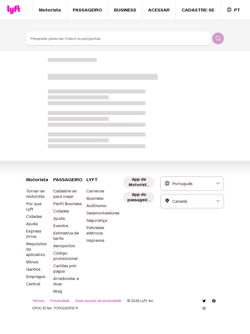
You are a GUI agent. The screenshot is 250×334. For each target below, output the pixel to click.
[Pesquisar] (218, 38)
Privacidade (60, 300)
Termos (38, 300)
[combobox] (233, 10)
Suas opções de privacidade (98, 300)
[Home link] (13, 10)
